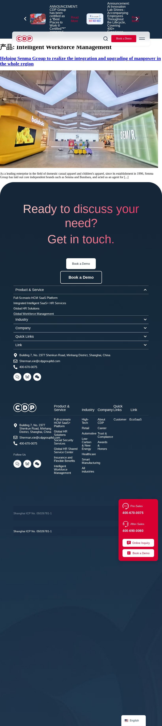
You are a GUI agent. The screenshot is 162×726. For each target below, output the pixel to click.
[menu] (142, 39)
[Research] (106, 39)
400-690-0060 (132, 530)
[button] (25, 18)
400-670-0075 (132, 512)
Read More (75, 19)
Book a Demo (124, 38)
